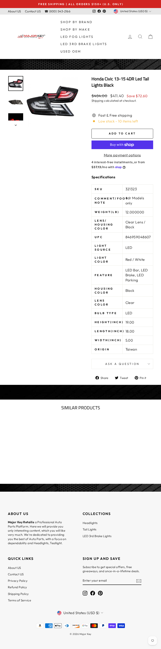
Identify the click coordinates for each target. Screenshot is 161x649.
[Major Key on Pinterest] (100, 593)
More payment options (122, 155)
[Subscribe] (138, 580)
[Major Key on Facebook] (92, 593)
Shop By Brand (76, 22)
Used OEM (70, 51)
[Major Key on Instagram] (85, 593)
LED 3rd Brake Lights (83, 44)
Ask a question (122, 364)
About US (14, 11)
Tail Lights (89, 529)
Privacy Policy (17, 581)
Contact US (33, 11)
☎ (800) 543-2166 (57, 11)
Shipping (97, 100)
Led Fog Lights (77, 37)
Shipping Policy (18, 594)
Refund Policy (17, 587)
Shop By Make (75, 29)
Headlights (90, 523)
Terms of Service (19, 600)
